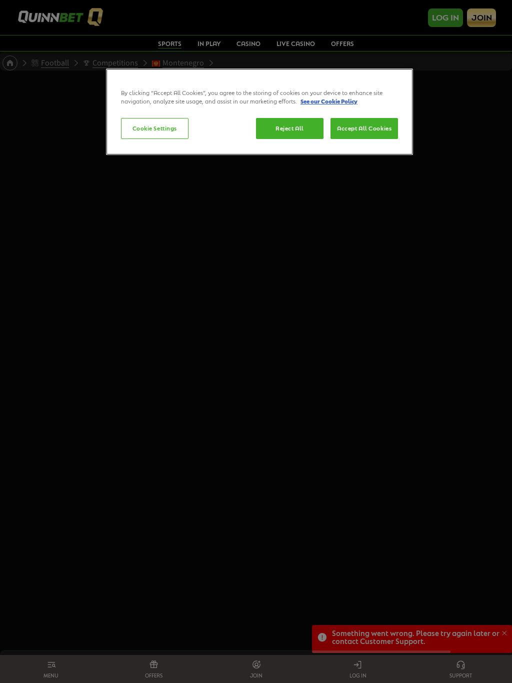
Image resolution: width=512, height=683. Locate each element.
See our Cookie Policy (329, 101)
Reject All (290, 128)
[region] (259, 111)
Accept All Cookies (364, 128)
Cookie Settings (155, 128)
